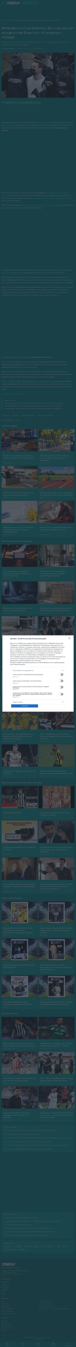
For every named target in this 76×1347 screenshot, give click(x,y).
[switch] (61, 674)
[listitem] (38, 670)
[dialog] (38, 673)
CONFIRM (24, 706)
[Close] (70, 639)
